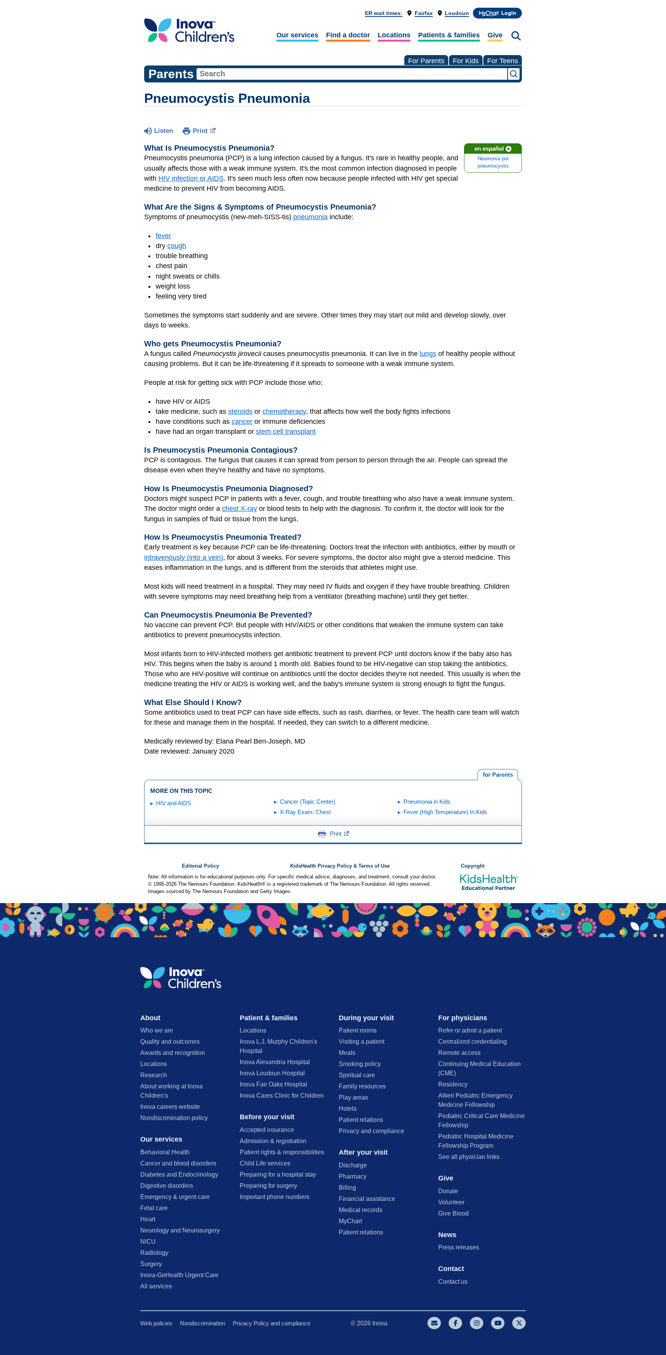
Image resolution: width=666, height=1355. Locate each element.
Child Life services (265, 1163)
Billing (347, 1187)
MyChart (350, 1221)
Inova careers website (170, 1106)
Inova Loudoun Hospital (272, 1073)
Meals (347, 1052)
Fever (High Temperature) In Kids (445, 812)
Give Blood (453, 1213)
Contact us (453, 1281)
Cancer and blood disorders (178, 1163)
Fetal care (154, 1208)
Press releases (458, 1247)
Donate (448, 1191)
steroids (240, 411)
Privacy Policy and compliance (271, 1323)
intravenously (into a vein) (183, 557)
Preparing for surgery (268, 1185)
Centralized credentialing (472, 1041)
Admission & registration (273, 1141)
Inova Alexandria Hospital (275, 1062)
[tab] (498, 775)
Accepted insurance (267, 1130)
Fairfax (424, 13)
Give (495, 35)
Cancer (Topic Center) (307, 801)
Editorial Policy (200, 866)
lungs (428, 354)
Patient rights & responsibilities (282, 1152)
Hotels (348, 1108)
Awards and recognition (172, 1052)
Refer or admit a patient (470, 1030)
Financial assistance (367, 1198)
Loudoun (457, 13)
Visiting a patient (361, 1041)
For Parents (426, 61)
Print (200, 130)
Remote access (459, 1052)
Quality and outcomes (170, 1041)
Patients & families (449, 35)
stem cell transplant (286, 431)
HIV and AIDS (173, 803)
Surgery (151, 1264)
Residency (453, 1084)
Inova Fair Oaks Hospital (273, 1084)
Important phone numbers (274, 1197)
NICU (148, 1241)
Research (153, 1075)
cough (176, 246)
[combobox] (352, 74)
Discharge (353, 1165)
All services (156, 1286)
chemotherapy (284, 411)
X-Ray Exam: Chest (305, 812)
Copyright (472, 866)
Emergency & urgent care (175, 1197)
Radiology (154, 1252)
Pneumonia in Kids (427, 801)
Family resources (362, 1086)
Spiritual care (357, 1075)
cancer (242, 421)
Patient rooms (358, 1030)
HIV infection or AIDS (191, 178)
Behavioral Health (165, 1152)
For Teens (502, 61)
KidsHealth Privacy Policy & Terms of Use (340, 866)
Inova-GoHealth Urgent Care (179, 1275)
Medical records (360, 1210)
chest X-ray (239, 508)
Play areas (353, 1097)
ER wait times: (383, 13)
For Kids (466, 61)
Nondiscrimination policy (174, 1118)
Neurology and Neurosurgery (180, 1230)
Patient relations (361, 1120)
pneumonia (310, 217)
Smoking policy (360, 1064)
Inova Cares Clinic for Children (282, 1095)
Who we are (156, 1030)
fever (163, 236)
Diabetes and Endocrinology (179, 1174)
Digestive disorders (166, 1185)
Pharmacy (353, 1176)
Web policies (156, 1323)
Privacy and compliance (371, 1131)
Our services (297, 35)
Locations (394, 35)
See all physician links (469, 1157)
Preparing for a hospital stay (278, 1174)
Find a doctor (348, 35)
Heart (147, 1219)
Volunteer (451, 1202)
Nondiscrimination (202, 1323)
